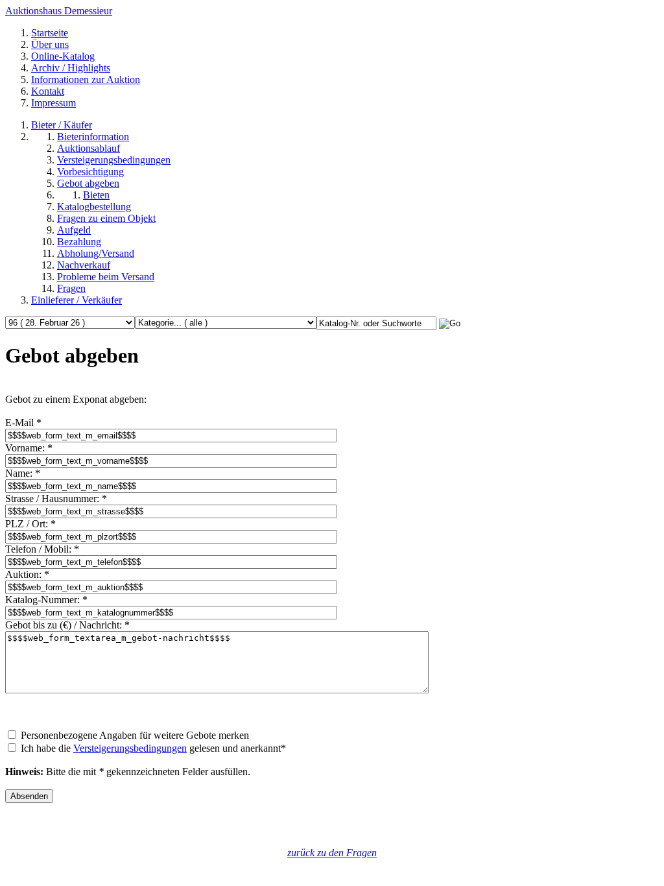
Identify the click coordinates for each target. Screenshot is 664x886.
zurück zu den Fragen (332, 852)
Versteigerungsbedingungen (130, 748)
